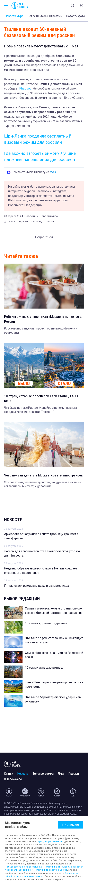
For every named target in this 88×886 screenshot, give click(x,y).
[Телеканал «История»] (57, 793)
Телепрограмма (43, 774)
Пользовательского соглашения (24, 866)
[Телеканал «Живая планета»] (25, 793)
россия (49, 221)
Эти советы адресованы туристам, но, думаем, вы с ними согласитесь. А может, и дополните (42, 484)
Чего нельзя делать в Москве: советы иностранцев (43, 475)
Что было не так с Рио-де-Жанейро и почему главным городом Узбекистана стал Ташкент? (40, 409)
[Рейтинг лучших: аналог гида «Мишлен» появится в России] (44, 286)
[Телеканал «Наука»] (9, 793)
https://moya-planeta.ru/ (50, 841)
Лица (61, 774)
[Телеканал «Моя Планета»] (19, 5)
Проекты (74, 774)
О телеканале (13, 779)
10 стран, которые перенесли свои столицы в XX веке (41, 398)
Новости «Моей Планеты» (44, 16)
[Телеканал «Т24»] (73, 793)
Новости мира (14, 16)
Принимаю (70, 825)
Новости (13, 519)
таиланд (36, 221)
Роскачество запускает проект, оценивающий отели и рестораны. (40, 330)
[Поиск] (72, 5)
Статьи (8, 774)
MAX (53, 172)
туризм (23, 221)
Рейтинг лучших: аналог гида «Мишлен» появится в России (43, 319)
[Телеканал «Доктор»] (41, 793)
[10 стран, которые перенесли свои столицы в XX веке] (44, 365)
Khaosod (25, 88)
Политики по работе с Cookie (50, 870)
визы (12, 221)
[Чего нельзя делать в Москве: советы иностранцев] (44, 444)
